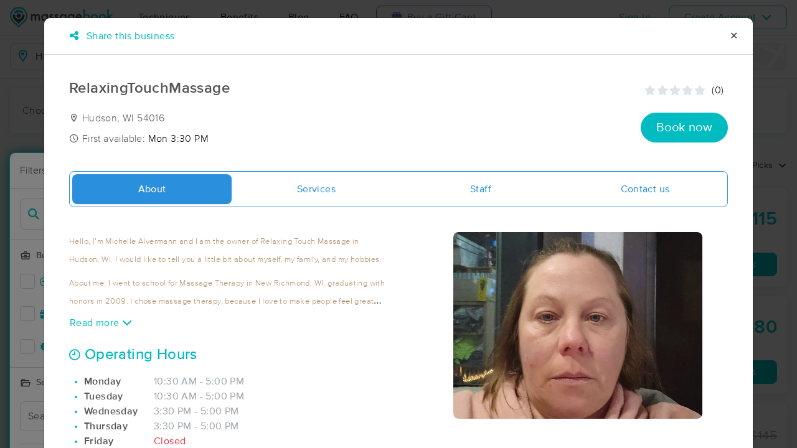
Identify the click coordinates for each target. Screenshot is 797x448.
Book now (684, 127)
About (152, 189)
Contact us (645, 189)
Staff (480, 189)
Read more (96, 323)
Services (316, 189)
